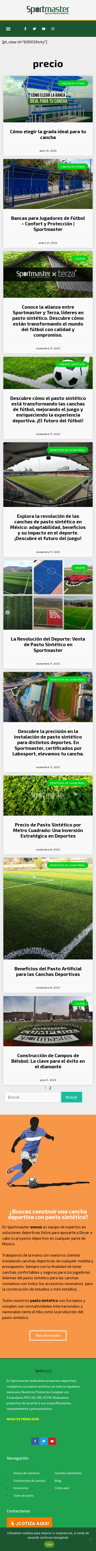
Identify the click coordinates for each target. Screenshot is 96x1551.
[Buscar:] (32, 1097)
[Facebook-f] (25, 29)
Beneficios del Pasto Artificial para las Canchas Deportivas (48, 971)
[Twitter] (34, 29)
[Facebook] (35, 1441)
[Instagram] (52, 29)
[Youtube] (43, 29)
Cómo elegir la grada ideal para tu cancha (48, 134)
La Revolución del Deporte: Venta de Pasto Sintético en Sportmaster (48, 644)
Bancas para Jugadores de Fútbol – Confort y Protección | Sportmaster (48, 223)
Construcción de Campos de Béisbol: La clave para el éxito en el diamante (48, 1061)
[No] (90, 1539)
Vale (49, 1544)
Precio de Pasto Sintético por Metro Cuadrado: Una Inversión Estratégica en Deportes (48, 830)
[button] (8, 28)
